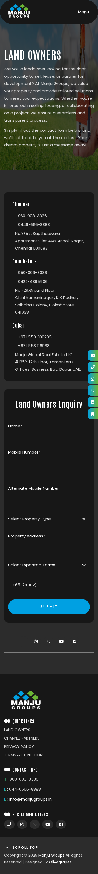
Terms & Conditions (24, 755)
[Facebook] (93, 402)
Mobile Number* (24, 452)
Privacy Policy (19, 746)
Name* (15, 426)
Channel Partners (21, 738)
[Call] (93, 367)
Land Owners (17, 729)
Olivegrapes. (60, 862)
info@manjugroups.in (30, 799)
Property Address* (26, 536)
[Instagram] (93, 378)
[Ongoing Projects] (93, 413)
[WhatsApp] (93, 390)
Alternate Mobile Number (33, 488)
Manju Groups (51, 855)
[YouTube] (93, 355)
